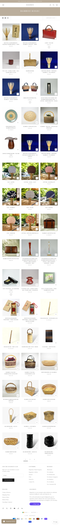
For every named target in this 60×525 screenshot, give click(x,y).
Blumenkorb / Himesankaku (49, 452)
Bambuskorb (30, 70)
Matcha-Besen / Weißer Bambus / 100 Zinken (49, 71)
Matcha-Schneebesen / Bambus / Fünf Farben (11, 98)
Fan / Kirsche (11, 233)
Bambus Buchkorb (30, 399)
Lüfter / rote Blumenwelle (30, 233)
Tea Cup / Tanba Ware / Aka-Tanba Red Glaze (10, 71)
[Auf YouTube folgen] (14, 508)
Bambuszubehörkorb (49, 426)
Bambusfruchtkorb (49, 399)
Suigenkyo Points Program (35, 469)
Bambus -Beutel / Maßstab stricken (49, 127)
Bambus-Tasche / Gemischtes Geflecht (11, 373)
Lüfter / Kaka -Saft (30, 182)
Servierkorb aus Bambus (49, 372)
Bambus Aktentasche (49, 233)
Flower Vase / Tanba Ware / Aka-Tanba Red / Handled (30, 289)
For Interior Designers (52, 477)
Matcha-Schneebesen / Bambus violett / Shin (30, 43)
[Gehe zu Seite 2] (34, 459)
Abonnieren (8, 480)
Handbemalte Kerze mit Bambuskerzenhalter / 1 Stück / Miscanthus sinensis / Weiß (49, 261)
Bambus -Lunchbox (30, 426)
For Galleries (50, 472)
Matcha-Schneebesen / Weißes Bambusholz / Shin (11, 43)
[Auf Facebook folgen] (3, 508)
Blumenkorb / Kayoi (11, 426)
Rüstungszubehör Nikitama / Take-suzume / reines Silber (30, 320)
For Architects (50, 482)
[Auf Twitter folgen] (7, 508)
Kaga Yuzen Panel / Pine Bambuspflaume (49, 289)
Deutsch (33, 512)
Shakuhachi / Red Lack (11, 346)
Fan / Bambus (11, 207)
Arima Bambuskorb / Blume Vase (10, 154)
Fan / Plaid (30, 207)
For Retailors (50, 479)
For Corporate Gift (51, 484)
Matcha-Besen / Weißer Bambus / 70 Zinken (49, 154)
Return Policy (5, 499)
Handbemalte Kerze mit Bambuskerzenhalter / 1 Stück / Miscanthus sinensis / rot (30, 261)
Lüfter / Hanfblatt (49, 182)
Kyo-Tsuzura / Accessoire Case (11, 289)
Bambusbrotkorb (11, 451)
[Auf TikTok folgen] (18, 508)
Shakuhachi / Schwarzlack (49, 318)
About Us (31, 479)
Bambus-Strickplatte (30, 126)
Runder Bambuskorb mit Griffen (11, 400)
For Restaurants (51, 474)
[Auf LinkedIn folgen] (22, 508)
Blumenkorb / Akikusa (30, 451)
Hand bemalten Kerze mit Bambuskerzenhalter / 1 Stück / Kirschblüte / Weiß (49, 99)
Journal (30, 474)
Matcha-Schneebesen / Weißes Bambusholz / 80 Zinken (30, 155)
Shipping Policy (6, 494)
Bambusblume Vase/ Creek (30, 346)
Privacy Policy (5, 497)
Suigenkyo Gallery (33, 472)
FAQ (30, 477)
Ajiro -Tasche (49, 42)
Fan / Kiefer (49, 207)
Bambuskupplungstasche (11, 258)
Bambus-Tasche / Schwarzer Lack (30, 373)
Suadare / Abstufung (49, 346)
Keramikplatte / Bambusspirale (11, 127)
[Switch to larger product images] (3, 18)
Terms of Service (6, 492)
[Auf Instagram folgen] (10, 508)
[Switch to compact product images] (7, 18)
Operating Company (7, 502)
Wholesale (49, 469)
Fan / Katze (11, 182)
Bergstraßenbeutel (30, 97)
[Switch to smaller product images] (5, 18)
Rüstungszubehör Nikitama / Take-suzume (11, 319)
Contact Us (31, 482)
